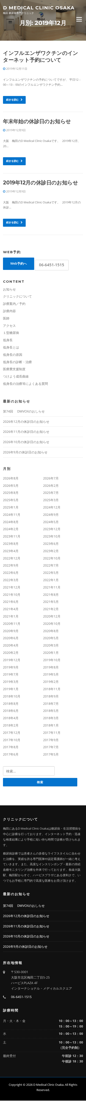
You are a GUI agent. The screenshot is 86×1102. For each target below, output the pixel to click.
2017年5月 (51, 754)
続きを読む (12, 99)
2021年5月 (51, 601)
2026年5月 (11, 485)
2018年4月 (11, 718)
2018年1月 (51, 725)
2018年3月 (51, 718)
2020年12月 (52, 616)
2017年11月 (52, 732)
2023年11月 (11, 536)
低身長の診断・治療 (17, 362)
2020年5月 (51, 638)
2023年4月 (11, 551)
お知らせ (9, 289)
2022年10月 (52, 558)
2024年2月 (11, 529)
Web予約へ (18, 263)
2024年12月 (52, 507)
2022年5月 (51, 572)
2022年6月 (11, 572)
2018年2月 (11, 725)
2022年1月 (51, 580)
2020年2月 (11, 652)
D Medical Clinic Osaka (39, 7)
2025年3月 (51, 500)
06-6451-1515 (51, 264)
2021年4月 (11, 609)
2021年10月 (11, 594)
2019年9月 (11, 667)
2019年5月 (51, 674)
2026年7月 (51, 478)
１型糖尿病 (11, 332)
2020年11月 (11, 623)
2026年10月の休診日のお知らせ (26, 442)
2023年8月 (11, 543)
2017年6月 (11, 754)
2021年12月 (11, 587)
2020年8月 (51, 631)
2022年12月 (11, 558)
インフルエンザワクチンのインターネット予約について (40, 56)
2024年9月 (51, 514)
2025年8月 (11, 492)
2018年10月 (11, 696)
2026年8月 (11, 478)
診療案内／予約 (14, 303)
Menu (79, 19)
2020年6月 (11, 638)
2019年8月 (51, 667)
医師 (6, 318)
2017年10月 (11, 740)
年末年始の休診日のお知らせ (37, 121)
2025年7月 (51, 492)
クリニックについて (17, 296)
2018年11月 (52, 689)
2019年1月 (11, 689)
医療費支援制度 (14, 369)
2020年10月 (52, 623)
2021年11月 (52, 587)
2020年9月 (11, 631)
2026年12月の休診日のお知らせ (26, 421)
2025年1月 (11, 507)
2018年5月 (51, 710)
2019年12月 (11, 660)
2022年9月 (11, 565)
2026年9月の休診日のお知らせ (25, 452)
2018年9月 (51, 696)
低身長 (8, 340)
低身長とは (11, 347)
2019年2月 (51, 681)
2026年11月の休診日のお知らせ (26, 431)
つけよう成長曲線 (16, 376)
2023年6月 (51, 543)
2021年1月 (11, 616)
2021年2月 (51, 609)
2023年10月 (52, 536)
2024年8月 (11, 522)
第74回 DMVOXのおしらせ (24, 411)
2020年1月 (51, 652)
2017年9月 (51, 740)
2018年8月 (11, 703)
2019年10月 (52, 660)
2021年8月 (51, 594)
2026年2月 (51, 485)
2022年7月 (51, 565)
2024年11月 (11, 514)
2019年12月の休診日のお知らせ (40, 182)
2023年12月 (52, 529)
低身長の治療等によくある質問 (25, 383)
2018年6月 (11, 710)
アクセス (9, 325)
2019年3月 (11, 681)
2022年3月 (11, 580)
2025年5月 (11, 500)
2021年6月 (11, 601)
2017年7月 (51, 747)
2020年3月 (51, 645)
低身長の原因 (12, 354)
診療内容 (9, 311)
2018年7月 (51, 703)
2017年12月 (11, 732)
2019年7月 (11, 674)
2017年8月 (11, 747)
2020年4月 (11, 645)
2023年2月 (51, 551)
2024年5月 (51, 522)
